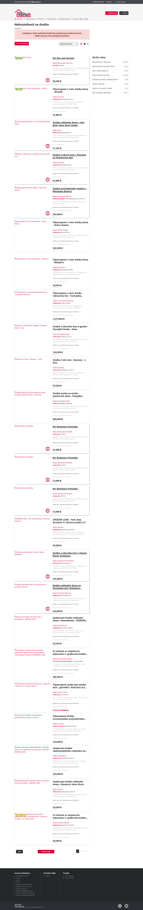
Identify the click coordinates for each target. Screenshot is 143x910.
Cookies (18, 878)
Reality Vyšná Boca (59, 756)
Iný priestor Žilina (64, 19)
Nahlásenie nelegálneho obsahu (24, 891)
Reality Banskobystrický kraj (63, 63)
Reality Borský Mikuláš (61, 823)
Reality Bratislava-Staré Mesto (63, 561)
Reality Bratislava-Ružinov (62, 593)
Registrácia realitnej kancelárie (24, 884)
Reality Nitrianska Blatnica (62, 196)
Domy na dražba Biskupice (60, 281)
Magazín (109, 2)
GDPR (17, 880)
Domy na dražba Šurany (59, 803)
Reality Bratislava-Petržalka (62, 432)
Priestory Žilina (51, 19)
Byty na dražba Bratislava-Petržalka (62, 446)
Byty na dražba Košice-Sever (60, 706)
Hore (19, 851)
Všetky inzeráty (30, 19)
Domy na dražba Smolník (59, 111)
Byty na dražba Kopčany (59, 382)
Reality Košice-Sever (60, 692)
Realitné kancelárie (99, 2)
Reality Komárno (58, 162)
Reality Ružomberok (60, 625)
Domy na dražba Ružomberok (60, 640)
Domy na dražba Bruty (58, 144)
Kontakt (47, 876)
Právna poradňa (69, 876)
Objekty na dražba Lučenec (60, 738)
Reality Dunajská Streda (61, 334)
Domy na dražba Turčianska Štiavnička (63, 315)
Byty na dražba (56, 77)
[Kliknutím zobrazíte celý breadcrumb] (126, 18)
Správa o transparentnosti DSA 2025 (25, 895)
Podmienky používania (22, 876)
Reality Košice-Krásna (60, 230)
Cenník (18, 882)
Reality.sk (20, 19)
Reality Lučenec (58, 724)
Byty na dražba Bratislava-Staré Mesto (62, 575)
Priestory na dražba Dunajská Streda (62, 415)
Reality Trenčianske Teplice (62, 659)
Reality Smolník (58, 97)
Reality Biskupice (59, 267)
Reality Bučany (58, 527)
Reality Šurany (58, 789)
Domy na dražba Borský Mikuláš (61, 837)
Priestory (41, 19)
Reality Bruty (57, 130)
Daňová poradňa (69, 878)
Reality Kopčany (58, 367)
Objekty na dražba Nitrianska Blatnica (62, 210)
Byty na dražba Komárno (59, 177)
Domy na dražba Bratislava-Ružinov (62, 607)
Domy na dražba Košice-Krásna (61, 244)
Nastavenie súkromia (21, 888)
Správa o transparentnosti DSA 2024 (25, 893)
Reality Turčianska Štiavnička (63, 301)
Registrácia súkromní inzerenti (24, 886)
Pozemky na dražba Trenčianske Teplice (63, 673)
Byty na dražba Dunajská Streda (61, 348)
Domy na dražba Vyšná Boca (60, 770)
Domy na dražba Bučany (59, 541)
